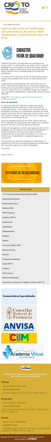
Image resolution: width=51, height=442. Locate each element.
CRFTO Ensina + (8, 213)
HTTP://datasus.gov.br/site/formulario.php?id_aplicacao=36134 (22, 98)
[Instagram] (46, 8)
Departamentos (8, 231)
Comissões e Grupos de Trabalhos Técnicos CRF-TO (23, 282)
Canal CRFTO (7, 264)
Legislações (7, 227)
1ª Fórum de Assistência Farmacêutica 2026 (19, 194)
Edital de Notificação (10, 278)
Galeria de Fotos (8, 250)
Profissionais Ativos (10, 204)
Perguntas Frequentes (11, 259)
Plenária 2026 (7, 208)
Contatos (6, 268)
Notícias (5, 254)
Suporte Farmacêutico (11, 199)
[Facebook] (43, 8)
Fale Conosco (7, 273)
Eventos (5, 241)
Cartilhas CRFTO (9, 217)
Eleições (5, 236)
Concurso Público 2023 (11, 245)
